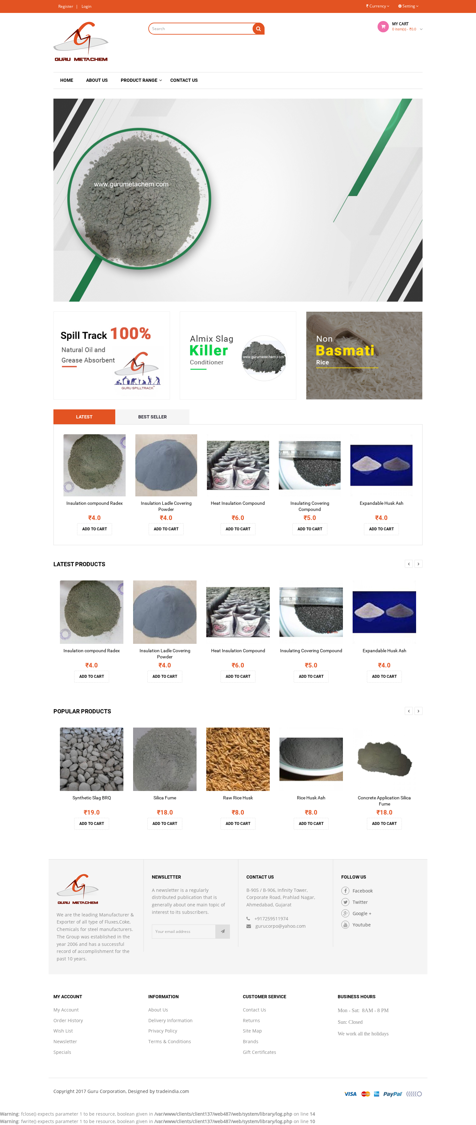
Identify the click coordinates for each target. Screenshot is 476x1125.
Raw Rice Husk (238, 797)
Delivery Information (170, 1020)
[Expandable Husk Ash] (381, 465)
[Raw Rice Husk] (238, 759)
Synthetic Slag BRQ (92, 797)
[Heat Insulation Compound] (238, 465)
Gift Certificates (259, 1052)
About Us (158, 1010)
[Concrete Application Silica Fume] (384, 759)
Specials (62, 1052)
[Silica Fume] (165, 759)
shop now (277, 237)
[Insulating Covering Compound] (310, 465)
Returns (251, 1020)
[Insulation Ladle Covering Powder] (166, 465)
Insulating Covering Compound (311, 650)
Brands (250, 1041)
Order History (68, 1020)
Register (65, 6)
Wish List (63, 1031)
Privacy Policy (162, 1031)
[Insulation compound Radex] (94, 465)
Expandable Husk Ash (381, 503)
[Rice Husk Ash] (311, 759)
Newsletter (65, 1041)
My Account (66, 1010)
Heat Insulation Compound (238, 503)
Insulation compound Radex (94, 503)
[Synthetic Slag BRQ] (91, 759)
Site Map (252, 1031)
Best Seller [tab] (152, 416)
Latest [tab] (84, 416)
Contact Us (254, 1010)
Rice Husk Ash (311, 797)
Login (86, 6)
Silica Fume (164, 797)
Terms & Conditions (169, 1041)
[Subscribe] (223, 932)
